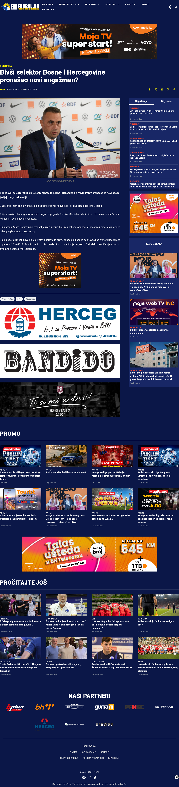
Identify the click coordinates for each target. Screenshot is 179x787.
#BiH (19, 299)
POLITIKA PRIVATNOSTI (93, 758)
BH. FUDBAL (91, 4)
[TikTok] (95, 777)
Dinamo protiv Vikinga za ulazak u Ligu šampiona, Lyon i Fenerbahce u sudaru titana (20, 475)
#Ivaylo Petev (7, 299)
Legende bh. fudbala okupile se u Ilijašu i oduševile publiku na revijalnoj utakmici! (158, 667)
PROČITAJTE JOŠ (23, 582)
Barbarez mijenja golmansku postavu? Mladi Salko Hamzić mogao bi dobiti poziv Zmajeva (66, 624)
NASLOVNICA (89, 746)
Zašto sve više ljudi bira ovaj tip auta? (66, 472)
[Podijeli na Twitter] (156, 89)
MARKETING (48, 9)
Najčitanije (141, 101)
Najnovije (166, 101)
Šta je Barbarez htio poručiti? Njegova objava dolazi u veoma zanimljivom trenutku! (20, 667)
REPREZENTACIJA (67, 4)
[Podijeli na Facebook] (149, 89)
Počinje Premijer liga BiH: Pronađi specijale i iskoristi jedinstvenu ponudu (156, 519)
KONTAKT (105, 752)
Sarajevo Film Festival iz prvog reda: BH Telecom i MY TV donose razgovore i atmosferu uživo (151, 287)
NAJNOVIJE (47, 4)
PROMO (145, 4)
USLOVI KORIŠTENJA (68, 758)
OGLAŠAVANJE (89, 752)
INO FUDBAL (111, 4)
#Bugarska (30, 299)
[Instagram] (89, 777)
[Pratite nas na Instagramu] (162, 89)
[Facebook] (84, 777)
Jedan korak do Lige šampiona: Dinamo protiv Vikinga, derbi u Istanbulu (154, 475)
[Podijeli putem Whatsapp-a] (174, 89)
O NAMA (73, 752)
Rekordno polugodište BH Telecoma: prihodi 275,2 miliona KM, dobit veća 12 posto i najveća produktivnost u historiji (151, 376)
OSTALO (129, 4)
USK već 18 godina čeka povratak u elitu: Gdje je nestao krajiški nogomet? (110, 624)
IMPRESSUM (114, 758)
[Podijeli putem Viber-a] (168, 89)
